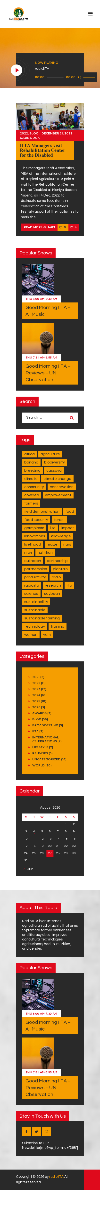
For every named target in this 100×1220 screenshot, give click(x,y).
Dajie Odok (30, 138)
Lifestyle (40, 747)
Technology (34, 626)
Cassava (54, 470)
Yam (47, 635)
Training (57, 626)
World (38, 765)
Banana (31, 462)
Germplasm (34, 528)
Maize (52, 544)
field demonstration (41, 511)
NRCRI (28, 552)
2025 (36, 701)
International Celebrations (45, 739)
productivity (35, 577)
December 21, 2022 (57, 133)
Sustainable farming (42, 618)
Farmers (31, 503)
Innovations (34, 536)
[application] (66, 77)
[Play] (17, 70)
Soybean (52, 594)
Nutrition (45, 552)
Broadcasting (45, 725)
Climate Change (57, 479)
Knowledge (61, 536)
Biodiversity (54, 462)
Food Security (36, 520)
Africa (29, 454)
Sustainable (34, 610)
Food (69, 511)
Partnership (57, 561)
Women (30, 635)
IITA (53, 528)
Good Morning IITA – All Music (48, 311)
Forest (59, 520)
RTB (69, 585)
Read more (33, 227)
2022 (24, 133)
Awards (39, 713)
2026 (36, 707)
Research (53, 585)
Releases (40, 753)
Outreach (32, 561)
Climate (31, 479)
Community (34, 487)
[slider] (90, 76)
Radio (56, 577)
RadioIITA (31, 585)
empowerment (58, 495)
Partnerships (35, 569)
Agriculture (50, 454)
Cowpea (31, 495)
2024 (36, 695)
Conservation (62, 487)
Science (31, 594)
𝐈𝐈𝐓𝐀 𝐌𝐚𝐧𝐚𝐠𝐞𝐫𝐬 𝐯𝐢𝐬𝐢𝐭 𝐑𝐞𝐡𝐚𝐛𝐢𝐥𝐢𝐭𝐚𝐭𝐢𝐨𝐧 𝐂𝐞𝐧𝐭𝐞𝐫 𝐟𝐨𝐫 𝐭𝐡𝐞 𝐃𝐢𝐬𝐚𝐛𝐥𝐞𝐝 (42, 150)
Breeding (32, 470)
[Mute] (79, 77)
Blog (33, 133)
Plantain (60, 569)
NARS (67, 544)
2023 (36, 689)
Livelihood (32, 544)
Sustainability (36, 602)
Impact (67, 528)
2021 (36, 677)
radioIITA (56, 1176)
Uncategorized (46, 759)
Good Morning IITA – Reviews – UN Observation (48, 373)
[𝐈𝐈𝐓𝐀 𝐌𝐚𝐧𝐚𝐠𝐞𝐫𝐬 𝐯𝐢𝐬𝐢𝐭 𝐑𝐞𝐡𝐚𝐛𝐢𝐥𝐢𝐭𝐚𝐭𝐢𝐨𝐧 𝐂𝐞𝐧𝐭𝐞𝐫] (50, 122)
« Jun (29, 869)
